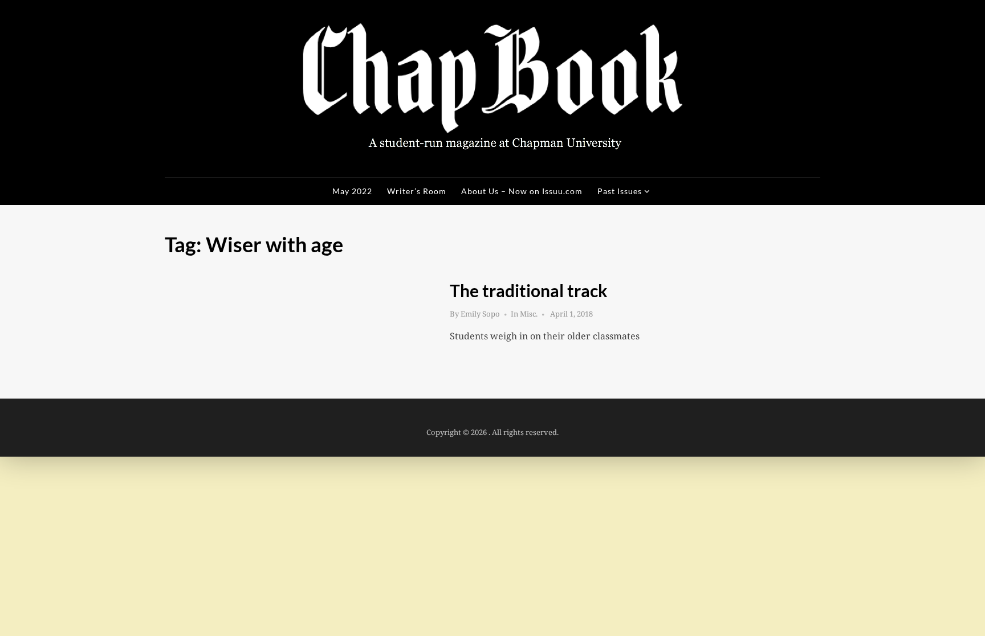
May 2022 (352, 191)
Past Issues (619, 191)
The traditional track (529, 290)
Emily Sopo (480, 314)
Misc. (529, 314)
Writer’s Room (416, 191)
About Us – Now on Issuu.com (522, 191)
